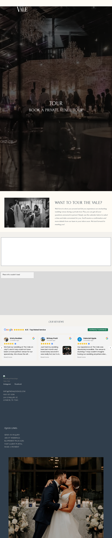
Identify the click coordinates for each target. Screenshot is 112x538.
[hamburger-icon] (94, 7)
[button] (110, 347)
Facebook (18, 384)
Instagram (7, 384)
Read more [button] (8, 357)
